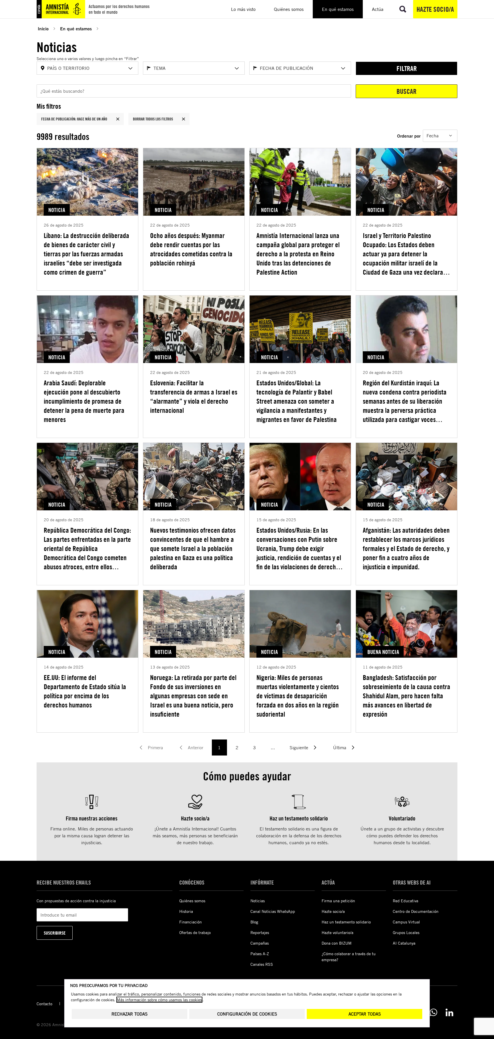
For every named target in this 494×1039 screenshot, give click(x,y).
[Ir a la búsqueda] (403, 9)
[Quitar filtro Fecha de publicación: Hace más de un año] (118, 119)
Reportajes (259, 932)
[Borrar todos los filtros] (183, 119)
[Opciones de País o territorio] (130, 68)
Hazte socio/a (435, 9)
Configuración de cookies (247, 1014)
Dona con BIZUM (337, 943)
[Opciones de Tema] (236, 68)
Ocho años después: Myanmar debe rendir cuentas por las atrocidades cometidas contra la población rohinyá (191, 249)
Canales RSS (261, 964)
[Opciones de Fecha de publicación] (343, 68)
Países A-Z (259, 953)
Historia (186, 911)
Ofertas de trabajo (195, 932)
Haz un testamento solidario (346, 921)
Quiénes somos (192, 900)
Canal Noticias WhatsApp (272, 911)
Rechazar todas (129, 1014)
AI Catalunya (404, 943)
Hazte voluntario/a (337, 932)
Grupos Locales (406, 932)
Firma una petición (338, 900)
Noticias (257, 900)
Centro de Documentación (416, 911)
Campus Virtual (406, 921)
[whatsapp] (433, 1012)
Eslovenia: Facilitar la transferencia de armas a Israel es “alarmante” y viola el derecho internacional (193, 396)
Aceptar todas (364, 1014)
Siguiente (299, 747)
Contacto (44, 1003)
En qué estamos (76, 28)
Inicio (43, 28)
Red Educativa (405, 900)
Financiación (190, 921)
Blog (254, 921)
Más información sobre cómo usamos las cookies (159, 999)
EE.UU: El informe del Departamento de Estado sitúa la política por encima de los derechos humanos (85, 691)
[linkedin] (449, 1012)
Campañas (259, 943)
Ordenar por (409, 136)
